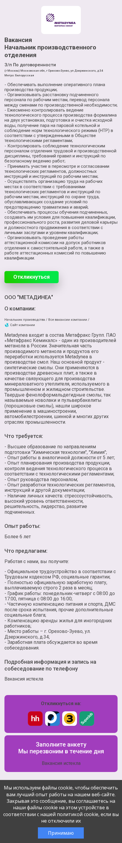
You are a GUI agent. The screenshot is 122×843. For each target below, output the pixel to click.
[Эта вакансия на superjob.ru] (86, 724)
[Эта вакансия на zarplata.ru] (69, 724)
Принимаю (61, 833)
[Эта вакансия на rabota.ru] (52, 724)
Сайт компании (22, 325)
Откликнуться (31, 277)
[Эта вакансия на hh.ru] (35, 724)
